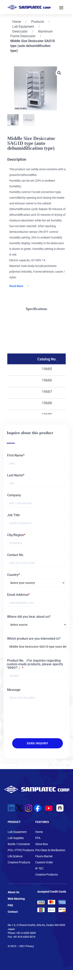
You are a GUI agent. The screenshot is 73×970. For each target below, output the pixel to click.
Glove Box (41, 844)
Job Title (13, 515)
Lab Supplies (16, 838)
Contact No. (15, 555)
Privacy (30, 946)
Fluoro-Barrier (44, 856)
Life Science (15, 856)
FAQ (10, 905)
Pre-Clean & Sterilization (50, 850)
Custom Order (44, 862)
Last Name (15, 475)
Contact (13, 911)
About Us (13, 892)
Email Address (17, 595)
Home (16, 22)
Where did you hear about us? (28, 617)
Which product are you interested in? (33, 639)
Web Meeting (16, 898)
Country (12, 575)
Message (13, 690)
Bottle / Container (19, 844)
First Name (15, 455)
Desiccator (20, 31)
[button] (59, 73)
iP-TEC (39, 868)
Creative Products (19, 862)
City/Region (15, 535)
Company (14, 495)
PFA (37, 838)
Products (37, 22)
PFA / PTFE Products (21, 850)
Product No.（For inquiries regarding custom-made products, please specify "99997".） (35, 664)
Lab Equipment (23, 26)
